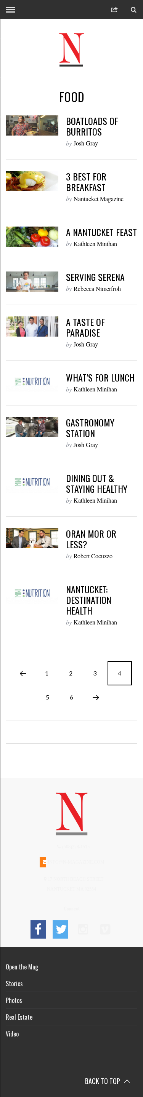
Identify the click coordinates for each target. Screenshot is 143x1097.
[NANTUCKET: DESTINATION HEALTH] (32, 594)
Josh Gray (86, 143)
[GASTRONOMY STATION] (32, 427)
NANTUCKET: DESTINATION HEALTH (88, 599)
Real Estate (19, 1017)
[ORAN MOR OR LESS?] (32, 538)
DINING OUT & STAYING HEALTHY (96, 483)
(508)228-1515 (75, 846)
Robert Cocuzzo (93, 556)
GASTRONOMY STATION (90, 427)
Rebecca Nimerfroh (97, 288)
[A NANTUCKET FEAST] (32, 237)
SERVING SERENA (95, 277)
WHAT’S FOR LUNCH (100, 377)
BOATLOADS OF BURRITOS (92, 126)
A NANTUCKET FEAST (101, 232)
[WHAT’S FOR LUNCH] (32, 382)
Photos (14, 1000)
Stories (14, 983)
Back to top (103, 1081)
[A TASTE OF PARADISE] (32, 326)
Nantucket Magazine (99, 199)
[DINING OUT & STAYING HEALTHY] (32, 483)
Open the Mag (22, 966)
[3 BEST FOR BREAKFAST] (32, 181)
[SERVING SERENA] (32, 281)
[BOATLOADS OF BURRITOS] (32, 125)
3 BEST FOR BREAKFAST (86, 181)
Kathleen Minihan (95, 244)
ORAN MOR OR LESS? (91, 539)
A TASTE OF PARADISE (85, 327)
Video (12, 1033)
